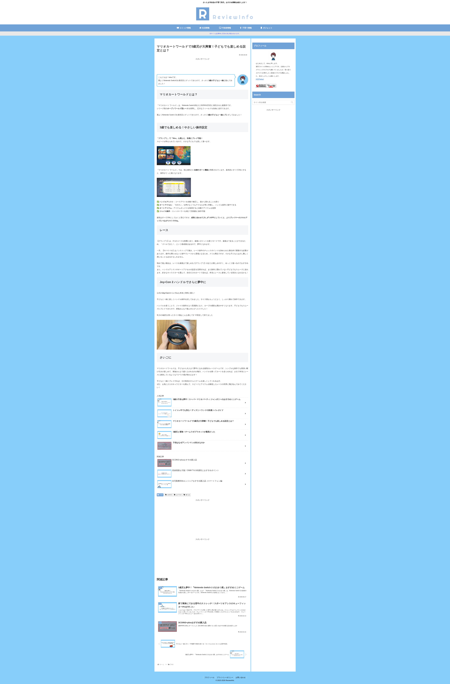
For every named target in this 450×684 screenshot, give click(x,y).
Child (161, 495)
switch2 (169, 495)
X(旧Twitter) (260, 79)
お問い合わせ (241, 677)
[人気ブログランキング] (261, 87)
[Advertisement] (202, 66)
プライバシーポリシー (225, 677)
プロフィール (209, 677)
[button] (292, 102)
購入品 (188, 495)
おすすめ (179, 495)
